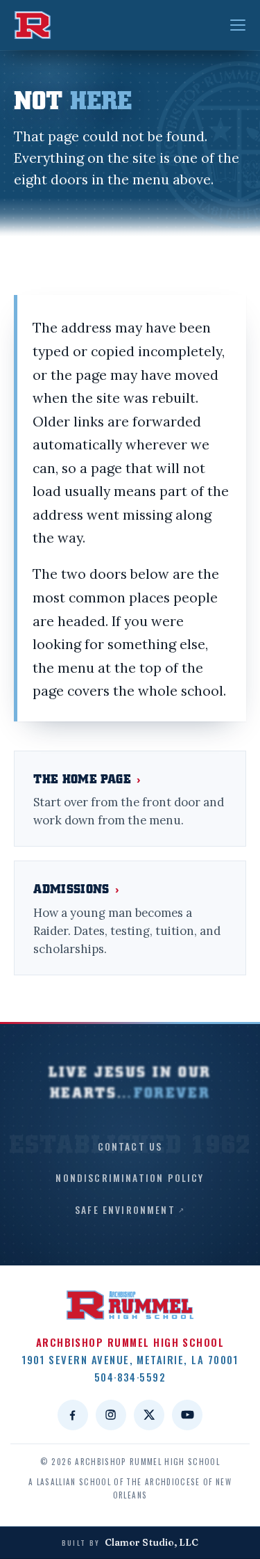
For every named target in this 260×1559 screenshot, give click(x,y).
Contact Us (130, 1146)
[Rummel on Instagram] (111, 1415)
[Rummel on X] (149, 1415)
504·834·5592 (130, 1376)
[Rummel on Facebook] (73, 1415)
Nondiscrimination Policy (129, 1178)
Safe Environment (125, 1210)
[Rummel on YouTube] (187, 1415)
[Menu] (238, 25)
